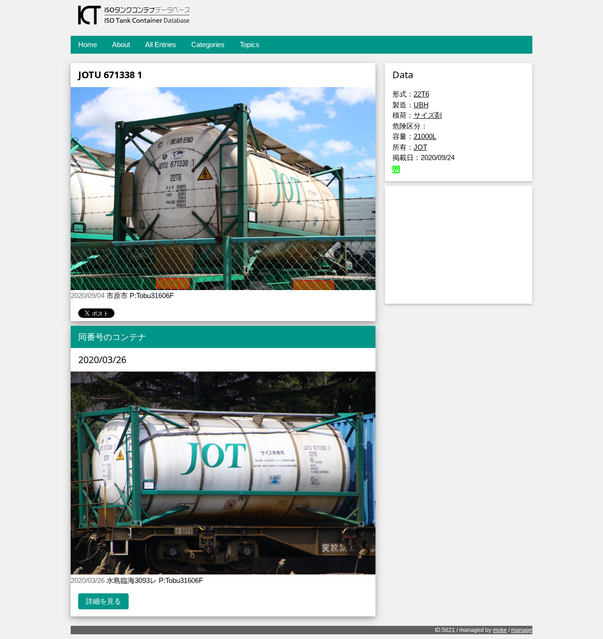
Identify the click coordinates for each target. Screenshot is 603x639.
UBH (421, 105)
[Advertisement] (458, 245)
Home (87, 44)
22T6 (421, 94)
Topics (250, 44)
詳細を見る (103, 601)
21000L (425, 136)
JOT (420, 147)
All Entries (160, 44)
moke (500, 630)
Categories (208, 44)
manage (521, 630)
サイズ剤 (428, 115)
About (121, 44)
